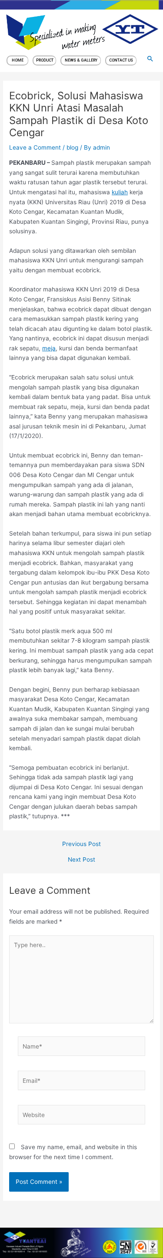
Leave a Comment (35, 147)
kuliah (120, 192)
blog (72, 147)
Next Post (81, 860)
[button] (150, 58)
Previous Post (81, 844)
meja (49, 348)
